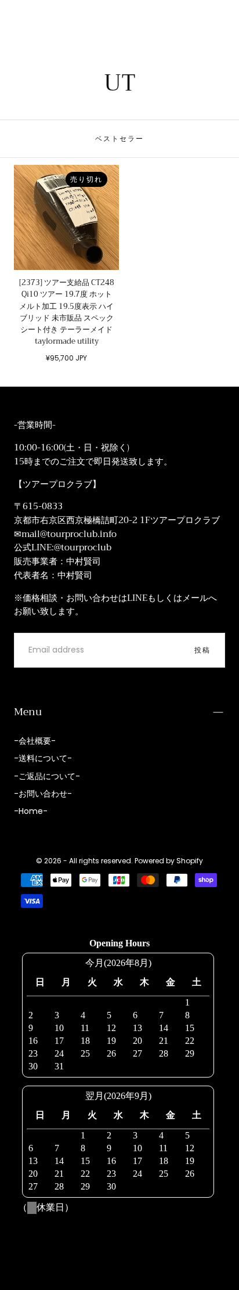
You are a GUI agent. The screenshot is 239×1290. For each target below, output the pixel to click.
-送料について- (43, 758)
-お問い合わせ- (43, 793)
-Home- (31, 811)
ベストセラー (119, 138)
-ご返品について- (47, 776)
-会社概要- (35, 741)
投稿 (202, 650)
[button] (21, 16)
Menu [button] (28, 711)
